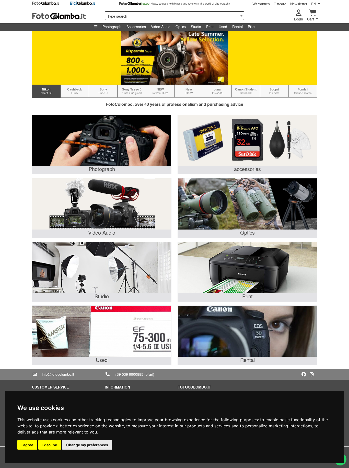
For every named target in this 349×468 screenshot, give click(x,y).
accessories (247, 169)
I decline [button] (49, 445)
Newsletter (298, 3)
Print (210, 26)
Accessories (136, 26)
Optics (181, 26)
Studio (196, 26)
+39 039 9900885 (129, 374)
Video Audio (160, 26)
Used (223, 26)
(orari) (149, 374)
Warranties (261, 3)
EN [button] (314, 3)
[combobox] (174, 15)
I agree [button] (27, 445)
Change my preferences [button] (87, 445)
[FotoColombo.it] (65, 15)
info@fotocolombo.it (58, 374)
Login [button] (298, 18)
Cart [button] (311, 18)
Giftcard (280, 3)
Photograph (111, 26)
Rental (237, 26)
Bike (251, 26)
